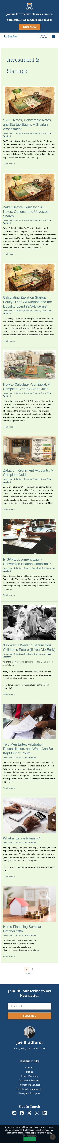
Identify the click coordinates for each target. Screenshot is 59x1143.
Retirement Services (29, 1084)
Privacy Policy (20, 1048)
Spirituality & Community (35, 654)
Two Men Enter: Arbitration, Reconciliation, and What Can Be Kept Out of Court (28, 749)
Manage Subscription (29, 1093)
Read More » (9, 163)
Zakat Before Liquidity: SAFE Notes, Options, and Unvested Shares (26, 211)
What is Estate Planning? (22, 838)
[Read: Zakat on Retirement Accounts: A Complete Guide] (29, 451)
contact (29, 1067)
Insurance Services (29, 1080)
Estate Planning (29, 1076)
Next (29, 974)
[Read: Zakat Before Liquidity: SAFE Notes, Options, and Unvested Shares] (29, 187)
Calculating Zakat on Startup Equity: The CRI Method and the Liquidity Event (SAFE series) (27, 302)
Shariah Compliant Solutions (37, 568)
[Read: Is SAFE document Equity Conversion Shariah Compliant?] (29, 536)
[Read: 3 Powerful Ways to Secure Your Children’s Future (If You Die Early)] (29, 622)
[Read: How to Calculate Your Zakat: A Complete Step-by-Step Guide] (29, 365)
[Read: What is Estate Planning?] (29, 815)
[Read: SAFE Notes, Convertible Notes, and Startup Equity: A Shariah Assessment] (29, 100)
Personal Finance (32, 133)
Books (29, 1071)
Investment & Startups (13, 133)
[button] (53, 36)
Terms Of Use (39, 1048)
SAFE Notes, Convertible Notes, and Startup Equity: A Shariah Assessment (27, 124)
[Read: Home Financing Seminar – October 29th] (29, 904)
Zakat (43, 133)
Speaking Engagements (29, 1089)
